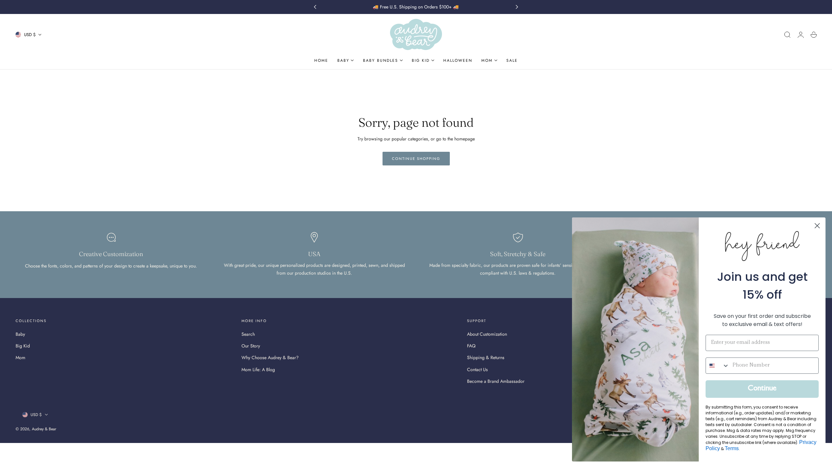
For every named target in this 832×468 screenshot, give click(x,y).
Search (248, 334)
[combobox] (717, 365)
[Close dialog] (817, 225)
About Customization (487, 334)
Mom (20, 358)
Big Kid (23, 346)
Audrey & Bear (44, 429)
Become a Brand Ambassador (496, 381)
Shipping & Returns (485, 358)
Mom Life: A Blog (258, 369)
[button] (787, 35)
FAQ (471, 346)
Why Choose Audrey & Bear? (270, 358)
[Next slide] (517, 7)
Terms (732, 448)
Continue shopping (416, 158)
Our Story (250, 346)
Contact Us (477, 369)
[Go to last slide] (315, 7)
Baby (20, 334)
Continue (762, 389)
